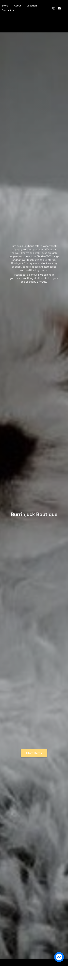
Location (32, 5)
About (17, 5)
